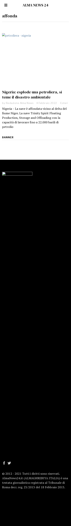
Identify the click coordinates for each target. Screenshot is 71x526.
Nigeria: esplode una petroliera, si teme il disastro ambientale (32, 94)
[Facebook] (4, 463)
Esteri (64, 102)
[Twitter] (9, 463)
